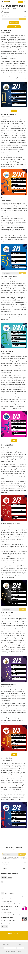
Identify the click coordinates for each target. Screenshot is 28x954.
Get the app (20, 948)
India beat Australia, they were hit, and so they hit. (10, 899)
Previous (5, 868)
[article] (14, 900)
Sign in (25, 1)
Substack (8, 951)
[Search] (25, 893)
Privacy (13, 944)
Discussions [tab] (11, 893)
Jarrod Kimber (9, 901)
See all (3, 926)
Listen (25, 11)
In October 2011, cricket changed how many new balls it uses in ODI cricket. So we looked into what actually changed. (10, 910)
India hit (3, 897)
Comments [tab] (4, 877)
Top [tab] (2, 893)
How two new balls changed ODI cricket (9, 907)
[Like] (2, 15)
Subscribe (20, 1)
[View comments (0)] (5, 15)
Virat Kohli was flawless (7, 917)
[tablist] (6, 877)
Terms (17, 944)
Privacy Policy (23, 858)
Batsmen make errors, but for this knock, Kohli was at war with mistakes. (10, 919)
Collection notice (22, 944)
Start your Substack (10, 948)
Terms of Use (20, 857)
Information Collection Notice (13, 858)
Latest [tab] (6, 893)
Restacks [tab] (10, 877)
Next (24, 868)
